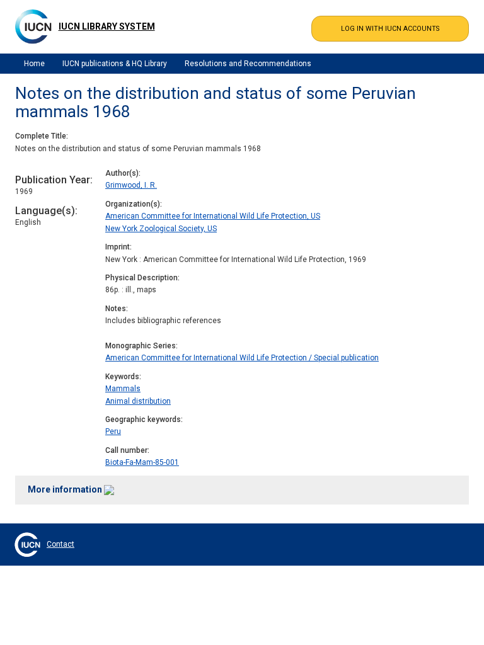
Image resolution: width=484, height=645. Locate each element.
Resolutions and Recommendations (248, 63)
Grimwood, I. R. (131, 185)
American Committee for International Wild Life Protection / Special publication (242, 357)
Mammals (123, 388)
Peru (113, 431)
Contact (60, 544)
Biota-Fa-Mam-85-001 (142, 462)
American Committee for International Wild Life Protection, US (212, 216)
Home (34, 63)
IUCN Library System (107, 26)
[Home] (33, 26)
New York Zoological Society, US (161, 228)
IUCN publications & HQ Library (114, 63)
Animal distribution (138, 401)
